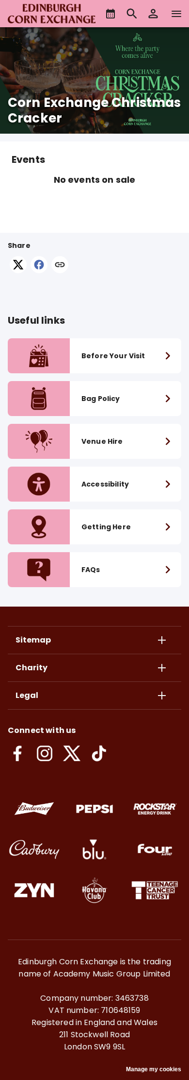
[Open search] (131, 13)
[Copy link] (59, 265)
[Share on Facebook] (39, 270)
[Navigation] (176, 13)
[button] (153, 13)
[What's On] (110, 13)
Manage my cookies (153, 1069)
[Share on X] (18, 270)
